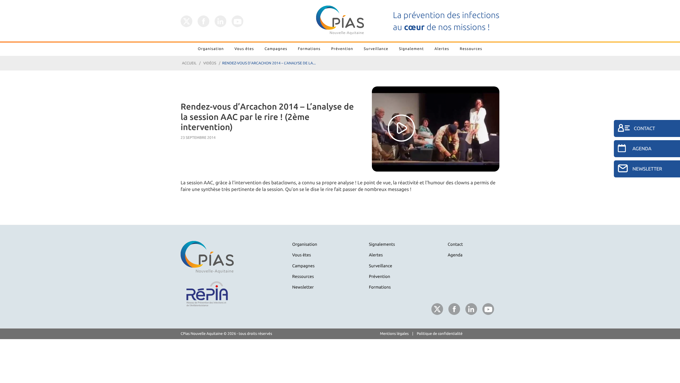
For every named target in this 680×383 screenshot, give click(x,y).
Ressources (471, 49)
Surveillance (376, 49)
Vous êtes (244, 49)
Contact (455, 244)
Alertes (442, 49)
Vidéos (209, 63)
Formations (309, 49)
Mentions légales (394, 333)
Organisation (211, 49)
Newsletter (303, 287)
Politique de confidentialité (440, 333)
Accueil (189, 63)
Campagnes (276, 49)
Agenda (455, 255)
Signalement (411, 49)
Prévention (342, 49)
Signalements (382, 244)
